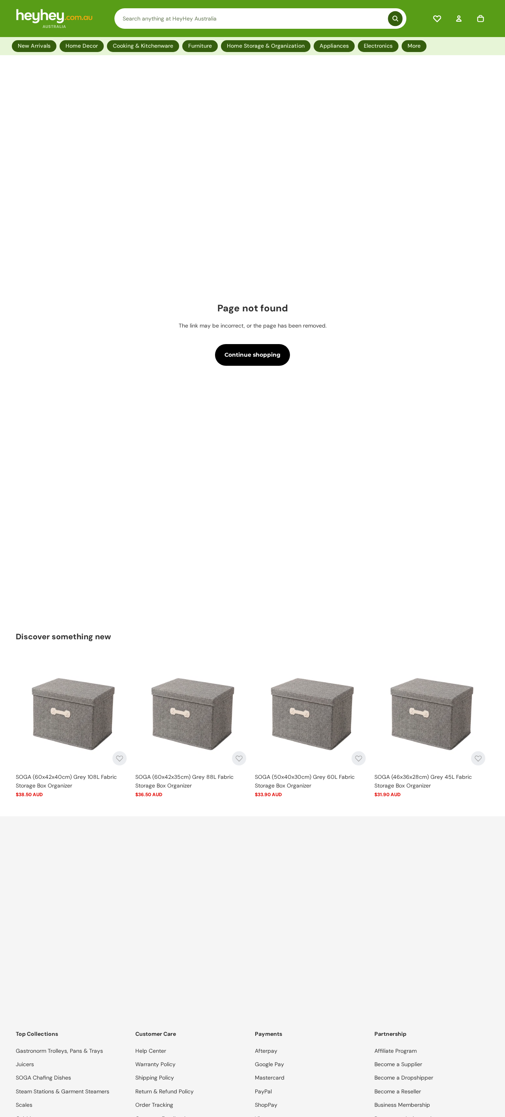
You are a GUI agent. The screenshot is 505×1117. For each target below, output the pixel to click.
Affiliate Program (395, 1050)
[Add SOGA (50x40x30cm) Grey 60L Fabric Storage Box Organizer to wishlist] (359, 758)
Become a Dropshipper (403, 1077)
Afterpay (266, 1050)
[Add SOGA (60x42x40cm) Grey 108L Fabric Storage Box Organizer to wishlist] (119, 758)
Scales (24, 1104)
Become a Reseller (397, 1091)
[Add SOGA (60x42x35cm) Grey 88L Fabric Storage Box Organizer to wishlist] (239, 758)
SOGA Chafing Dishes (43, 1077)
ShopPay (266, 1104)
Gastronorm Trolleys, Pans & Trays (59, 1050)
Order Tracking (154, 1104)
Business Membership (402, 1104)
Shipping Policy (154, 1077)
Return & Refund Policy (164, 1091)
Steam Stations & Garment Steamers (62, 1091)
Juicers (25, 1064)
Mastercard (269, 1077)
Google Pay (269, 1064)
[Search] (260, 18)
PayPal (263, 1091)
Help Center (150, 1050)
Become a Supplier (398, 1064)
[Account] (459, 18)
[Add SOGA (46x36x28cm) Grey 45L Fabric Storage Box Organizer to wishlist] (478, 758)
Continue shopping (252, 354)
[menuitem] (416, 46)
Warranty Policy (155, 1064)
